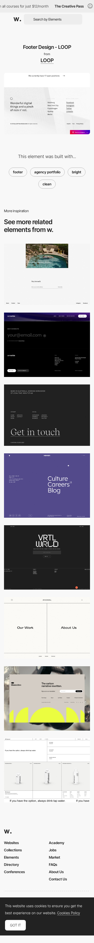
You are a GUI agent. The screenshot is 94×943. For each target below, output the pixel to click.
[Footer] (47, 485)
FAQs (53, 864)
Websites (11, 843)
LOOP (47, 60)
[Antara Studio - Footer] (47, 415)
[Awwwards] (17, 19)
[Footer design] (47, 557)
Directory (11, 864)
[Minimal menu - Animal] (47, 627)
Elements (11, 857)
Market (54, 857)
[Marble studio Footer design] (47, 345)
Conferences (14, 872)
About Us (56, 872)
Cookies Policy (68, 913)
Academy (56, 843)
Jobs (52, 850)
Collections (13, 850)
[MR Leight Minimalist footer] (47, 274)
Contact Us (58, 879)
